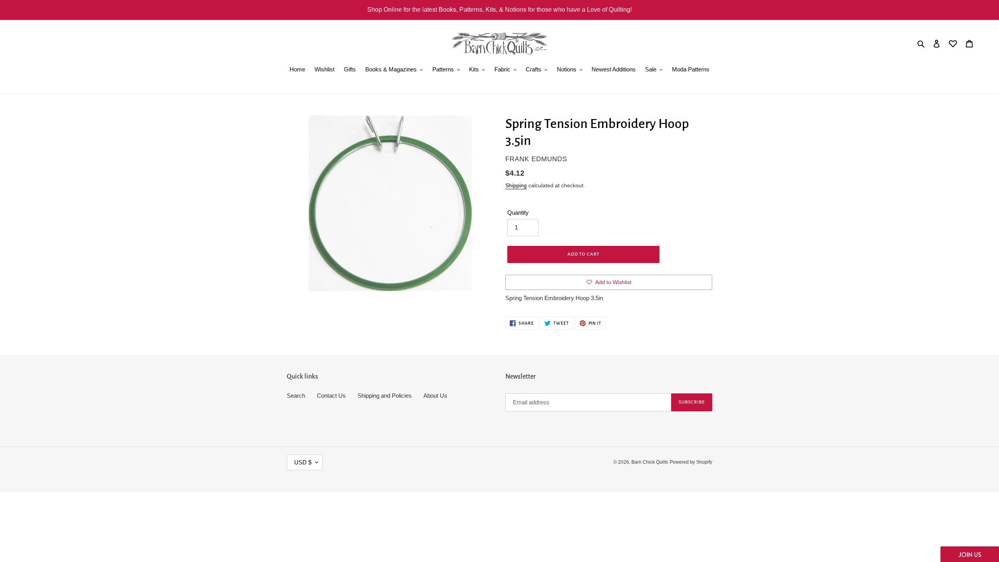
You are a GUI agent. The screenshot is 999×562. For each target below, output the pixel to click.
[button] (969, 554)
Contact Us (331, 395)
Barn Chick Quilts (649, 462)
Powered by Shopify (691, 462)
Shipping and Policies (384, 395)
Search (296, 395)
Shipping (516, 185)
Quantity (518, 212)
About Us (435, 395)
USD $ (302, 462)
